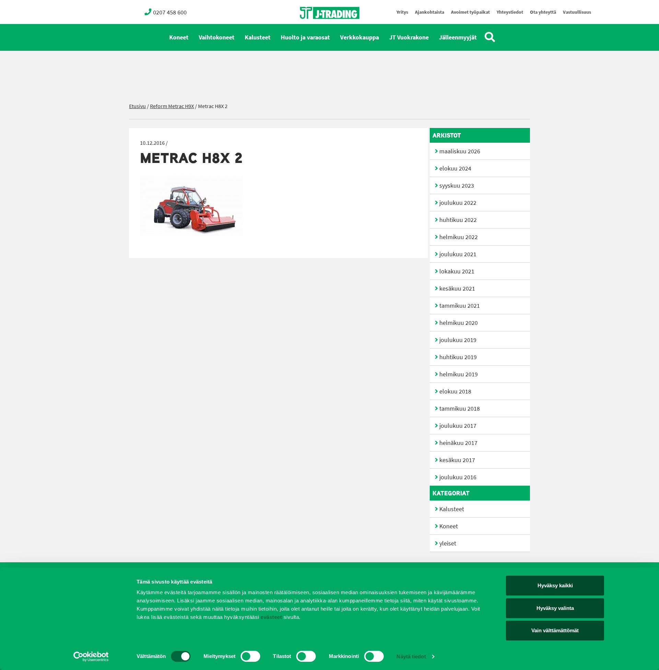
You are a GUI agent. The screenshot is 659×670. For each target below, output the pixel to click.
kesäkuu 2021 (457, 288)
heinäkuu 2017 (458, 443)
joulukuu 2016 (457, 477)
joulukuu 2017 (457, 426)
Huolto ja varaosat (305, 37)
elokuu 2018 (455, 391)
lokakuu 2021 (456, 271)
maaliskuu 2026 (459, 151)
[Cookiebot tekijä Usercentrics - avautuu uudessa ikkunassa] (91, 656)
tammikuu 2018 (459, 408)
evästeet (270, 617)
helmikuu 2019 (458, 374)
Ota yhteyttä (543, 12)
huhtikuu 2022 (458, 220)
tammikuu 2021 (459, 306)
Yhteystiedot (510, 12)
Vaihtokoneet (216, 37)
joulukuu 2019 (457, 340)
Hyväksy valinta (555, 608)
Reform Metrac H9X (172, 106)
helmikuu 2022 (458, 237)
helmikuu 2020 (458, 323)
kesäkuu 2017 (457, 460)
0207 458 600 (170, 12)
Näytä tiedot (411, 656)
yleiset (447, 543)
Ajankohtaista (429, 12)
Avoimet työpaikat (470, 12)
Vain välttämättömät (555, 630)
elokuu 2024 (455, 168)
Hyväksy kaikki (555, 585)
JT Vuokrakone (409, 37)
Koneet (178, 37)
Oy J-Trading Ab (317, 28)
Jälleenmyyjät (458, 37)
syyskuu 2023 (456, 185)
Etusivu (137, 106)
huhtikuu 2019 (458, 357)
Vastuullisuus (577, 12)
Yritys (402, 12)
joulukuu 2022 (457, 203)
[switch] (250, 656)
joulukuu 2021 (457, 254)
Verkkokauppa (359, 37)
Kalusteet (257, 37)
